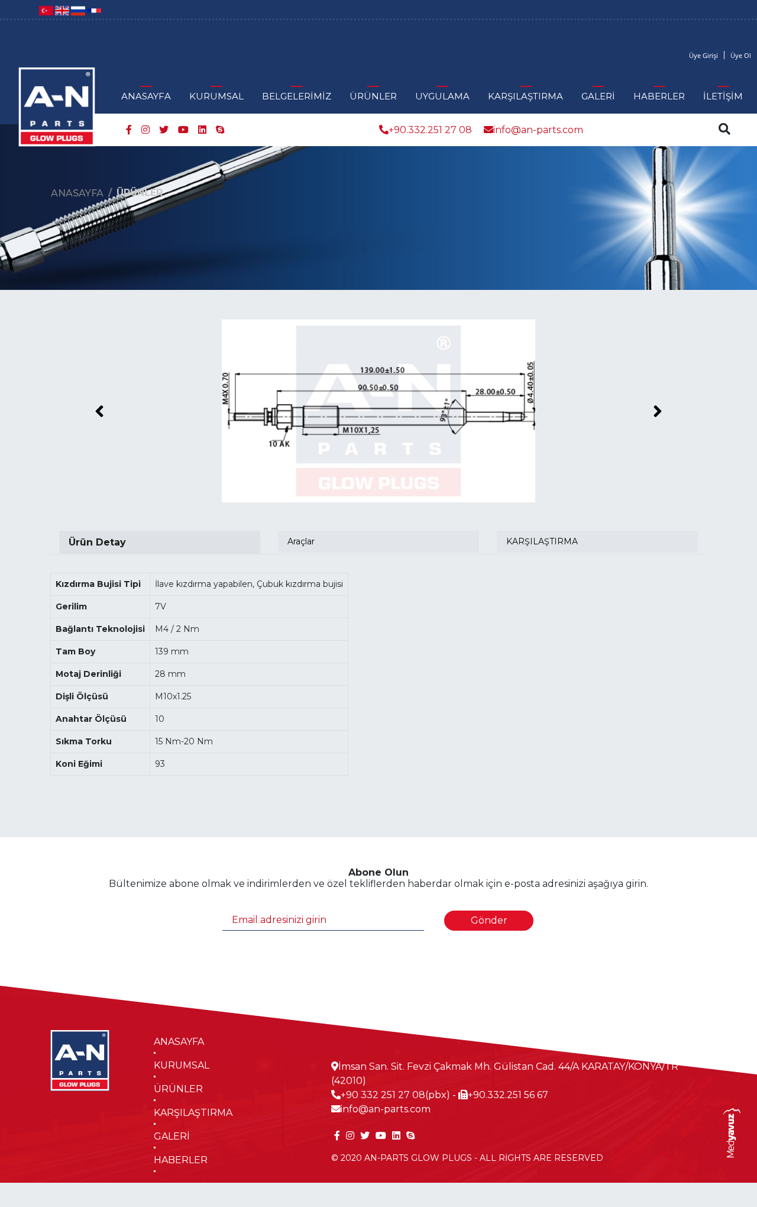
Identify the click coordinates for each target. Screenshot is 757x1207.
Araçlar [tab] (301, 541)
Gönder (489, 920)
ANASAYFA (146, 96)
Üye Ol (740, 55)
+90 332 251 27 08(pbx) (395, 1094)
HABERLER (659, 96)
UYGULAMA (442, 96)
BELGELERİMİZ (296, 96)
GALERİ (598, 96)
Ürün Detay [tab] (97, 542)
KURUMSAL (216, 96)
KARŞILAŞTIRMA (525, 96)
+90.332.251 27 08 (430, 129)
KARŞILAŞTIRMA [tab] (542, 541)
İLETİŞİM (723, 96)
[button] (99, 411)
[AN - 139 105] (378, 411)
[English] (62, 10)
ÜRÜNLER (373, 96)
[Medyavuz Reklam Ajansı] (731, 1132)
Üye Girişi (703, 55)
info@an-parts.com (538, 129)
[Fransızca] (94, 10)
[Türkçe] (46, 10)
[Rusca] (78, 10)
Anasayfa (77, 193)
